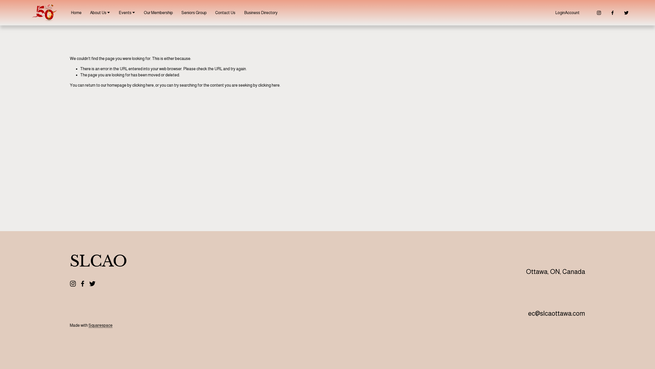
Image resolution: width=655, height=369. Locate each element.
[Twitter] (626, 12)
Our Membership (158, 13)
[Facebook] (612, 12)
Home (76, 13)
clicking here (143, 85)
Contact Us (225, 13)
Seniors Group (194, 13)
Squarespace (101, 325)
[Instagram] (599, 12)
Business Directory (261, 13)
